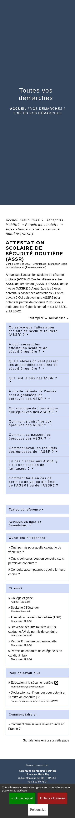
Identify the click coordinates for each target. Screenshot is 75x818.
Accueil (18, 108)
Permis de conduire (42, 224)
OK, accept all (23, 798)
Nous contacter (37, 765)
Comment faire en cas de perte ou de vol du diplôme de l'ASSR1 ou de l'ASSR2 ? (33, 482)
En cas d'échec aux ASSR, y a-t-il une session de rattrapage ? (33, 465)
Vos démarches (46, 108)
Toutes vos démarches (37, 113)
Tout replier (38, 318)
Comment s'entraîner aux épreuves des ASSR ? (30, 423)
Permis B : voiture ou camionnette (34, 641)
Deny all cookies (53, 798)
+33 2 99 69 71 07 (38, 781)
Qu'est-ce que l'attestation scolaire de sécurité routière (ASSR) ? (33, 331)
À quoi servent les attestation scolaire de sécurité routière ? (28, 348)
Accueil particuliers (23, 220)
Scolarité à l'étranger (25, 607)
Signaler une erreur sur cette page (46, 740)
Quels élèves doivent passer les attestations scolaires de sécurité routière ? (33, 365)
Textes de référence (25, 509)
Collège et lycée (22, 598)
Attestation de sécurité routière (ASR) (36, 617)
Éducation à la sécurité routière (34, 682)
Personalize (38, 809)
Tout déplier (59, 318)
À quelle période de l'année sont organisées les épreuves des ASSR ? (33, 395)
